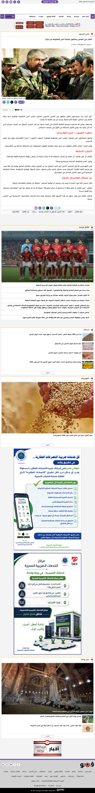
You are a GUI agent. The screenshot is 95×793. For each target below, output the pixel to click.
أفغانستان (15, 212)
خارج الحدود (33, 771)
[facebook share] (15, 102)
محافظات (32, 16)
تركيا (34, 212)
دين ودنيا (71, 776)
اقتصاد (61, 16)
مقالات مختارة (15, 771)
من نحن (58, 785)
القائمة (9, 16)
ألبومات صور (54, 776)
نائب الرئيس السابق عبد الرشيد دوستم (51, 212)
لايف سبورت (35, 780)
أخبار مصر (85, 16)
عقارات (6, 771)
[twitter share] (11, 102)
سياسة (76, 16)
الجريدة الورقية (49, 1)
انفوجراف (39, 776)
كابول (69, 212)
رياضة (69, 16)
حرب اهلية (25, 212)
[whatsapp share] (7, 102)
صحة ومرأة (80, 776)
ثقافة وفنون (50, 16)
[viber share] (36, 208)
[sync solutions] (60, 790)
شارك (20, 102)
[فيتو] (93, 16)
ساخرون (63, 776)
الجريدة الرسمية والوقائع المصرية (53, 780)
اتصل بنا (51, 785)
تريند (46, 776)
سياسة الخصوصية (40, 785)
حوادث (41, 16)
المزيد (47, 373)
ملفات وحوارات (29, 776)
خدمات (24, 771)
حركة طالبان (79, 212)
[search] (2, 16)
